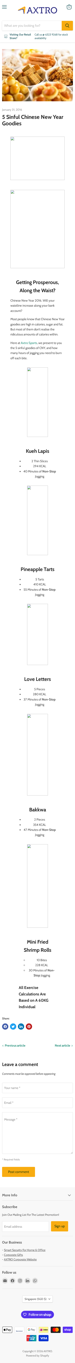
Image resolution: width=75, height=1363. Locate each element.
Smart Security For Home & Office (24, 1250)
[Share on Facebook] (5, 1026)
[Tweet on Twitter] (13, 1026)
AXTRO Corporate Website (20, 1259)
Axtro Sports (29, 343)
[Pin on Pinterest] (29, 1026)
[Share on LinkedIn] (21, 1026)
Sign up (59, 1226)
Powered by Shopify (37, 1355)
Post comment (18, 1172)
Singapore (35, 1299)
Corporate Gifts (13, 1255)
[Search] (67, 25)
